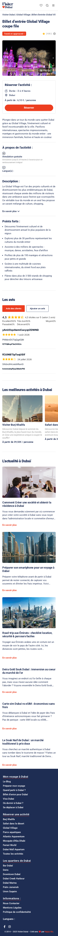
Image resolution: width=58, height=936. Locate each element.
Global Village (23, 14)
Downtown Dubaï (11, 874)
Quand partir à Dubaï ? (14, 790)
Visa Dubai (8, 798)
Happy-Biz (49, 932)
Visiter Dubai (8, 14)
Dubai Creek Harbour (13, 878)
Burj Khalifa (9, 819)
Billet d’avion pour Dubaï (15, 794)
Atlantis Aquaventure (13, 836)
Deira (5, 870)
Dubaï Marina (10, 882)
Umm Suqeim (10, 891)
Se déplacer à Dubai (13, 807)
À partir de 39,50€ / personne (17, 442)
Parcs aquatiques (12, 832)
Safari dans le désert (13, 823)
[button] (5, 58)
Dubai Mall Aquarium (13, 849)
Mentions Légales (12, 907)
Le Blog (7, 781)
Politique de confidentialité (17, 912)
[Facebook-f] (4, 926)
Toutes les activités (13, 853)
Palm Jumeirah (11, 887)
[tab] (13, 308)
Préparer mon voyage (14, 785)
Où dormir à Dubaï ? (13, 803)
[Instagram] (9, 926)
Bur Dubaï (8, 865)
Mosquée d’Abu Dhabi (14, 840)
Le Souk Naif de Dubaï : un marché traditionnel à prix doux (23, 742)
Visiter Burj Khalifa (13, 424)
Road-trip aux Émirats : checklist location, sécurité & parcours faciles (27, 634)
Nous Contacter (11, 903)
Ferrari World (9, 845)
